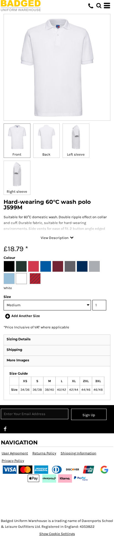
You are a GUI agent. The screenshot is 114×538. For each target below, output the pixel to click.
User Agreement (15, 453)
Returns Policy (44, 453)
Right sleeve (17, 191)
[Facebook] (5, 429)
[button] (99, 5)
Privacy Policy (13, 461)
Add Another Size (25, 316)
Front (16, 154)
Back (46, 154)
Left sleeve (76, 154)
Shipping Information (78, 453)
